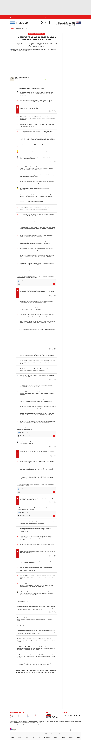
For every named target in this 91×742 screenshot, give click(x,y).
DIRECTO (12, 28)
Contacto (11, 724)
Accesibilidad (49, 724)
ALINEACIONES (18, 28)
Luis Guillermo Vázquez (21, 77)
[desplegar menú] (11, 17)
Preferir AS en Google (51, 79)
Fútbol (20, 17)
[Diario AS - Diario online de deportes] (45, 17)
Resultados (15, 17)
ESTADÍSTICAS (24, 28)
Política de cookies (31, 724)
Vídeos (25, 17)
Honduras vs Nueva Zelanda (36, 33)
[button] (43, 79)
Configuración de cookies (40, 724)
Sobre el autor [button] (17, 79)
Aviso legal (16, 724)
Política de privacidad (23, 724)
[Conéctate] (73, 17)
